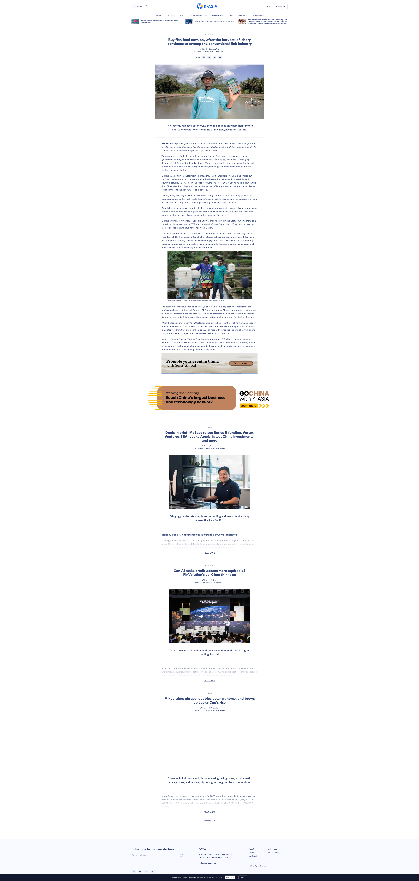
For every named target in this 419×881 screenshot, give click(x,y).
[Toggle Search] (146, 6)
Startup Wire (214, 49)
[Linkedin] (214, 57)
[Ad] (209, 398)
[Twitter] (209, 57)
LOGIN (268, 6)
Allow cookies (230, 877)
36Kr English (214, 708)
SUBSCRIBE (280, 6)
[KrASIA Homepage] (207, 6)
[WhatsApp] (220, 57)
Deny (242, 877)
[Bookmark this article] (225, 51)
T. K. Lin (214, 580)
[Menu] (133, 6)
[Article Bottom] (209, 363)
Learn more (218, 877)
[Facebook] (203, 57)
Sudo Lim (214, 446)
